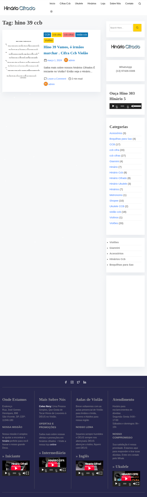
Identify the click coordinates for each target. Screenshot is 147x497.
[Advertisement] (126, 321)
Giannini (114, 161)
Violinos (114, 217)
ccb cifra (57, 34)
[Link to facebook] (65, 383)
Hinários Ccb (117, 259)
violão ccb (82, 34)
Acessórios (116, 133)
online (53, 444)
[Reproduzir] (113, 106)
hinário (5, 441)
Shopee (114, 200)
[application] (126, 106)
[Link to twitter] (78, 383)
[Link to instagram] (72, 383)
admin (72, 60)
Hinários (114, 189)
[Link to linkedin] (84, 383)
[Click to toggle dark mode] (51, 11)
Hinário (114, 167)
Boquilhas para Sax (121, 138)
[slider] (137, 105)
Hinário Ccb (116, 172)
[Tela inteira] (27, 473)
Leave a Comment (56, 79)
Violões (49, 40)
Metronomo (116, 195)
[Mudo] (132, 106)
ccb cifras (69, 34)
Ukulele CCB (117, 206)
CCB (47, 34)
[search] (140, 4)
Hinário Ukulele (118, 183)
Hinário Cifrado (118, 178)
